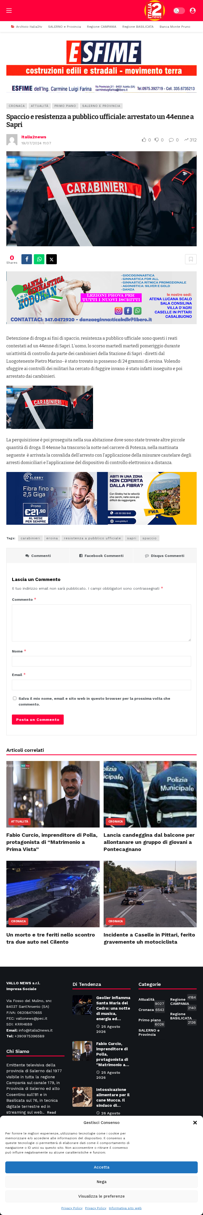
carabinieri (30, 538)
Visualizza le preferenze (101, 1196)
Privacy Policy (71, 1208)
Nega (102, 1181)
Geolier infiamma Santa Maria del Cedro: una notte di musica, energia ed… (113, 1008)
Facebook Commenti (104, 556)
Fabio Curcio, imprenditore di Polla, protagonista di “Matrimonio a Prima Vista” (52, 842)
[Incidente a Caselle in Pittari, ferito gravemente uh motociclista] (150, 894)
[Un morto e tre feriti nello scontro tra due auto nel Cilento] (53, 894)
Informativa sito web (125, 1208)
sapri (131, 538)
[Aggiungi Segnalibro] (191, 259)
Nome (19, 651)
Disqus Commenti (167, 556)
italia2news (33, 136)
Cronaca (17, 106)
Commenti (41, 556)
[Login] (193, 11)
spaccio (149, 538)
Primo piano (65, 106)
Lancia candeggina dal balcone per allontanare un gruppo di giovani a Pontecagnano (149, 842)
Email (19, 674)
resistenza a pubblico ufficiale (92, 538)
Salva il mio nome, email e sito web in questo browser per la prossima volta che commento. (94, 701)
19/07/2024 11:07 (36, 143)
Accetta (101, 1167)
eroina (52, 538)
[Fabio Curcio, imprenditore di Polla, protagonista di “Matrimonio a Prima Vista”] (53, 794)
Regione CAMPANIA (183, 1002)
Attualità (39, 106)
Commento (24, 599)
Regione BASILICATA (183, 1017)
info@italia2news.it (36, 1030)
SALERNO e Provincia (101, 106)
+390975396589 (29, 1036)
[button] (195, 1122)
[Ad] (101, 66)
